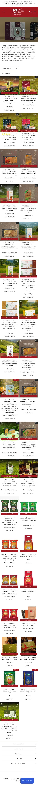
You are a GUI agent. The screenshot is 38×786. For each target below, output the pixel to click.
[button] (6, 134)
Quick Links (18, 744)
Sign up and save (18, 763)
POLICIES (18, 753)
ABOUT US (18, 748)
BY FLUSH (18, 758)
